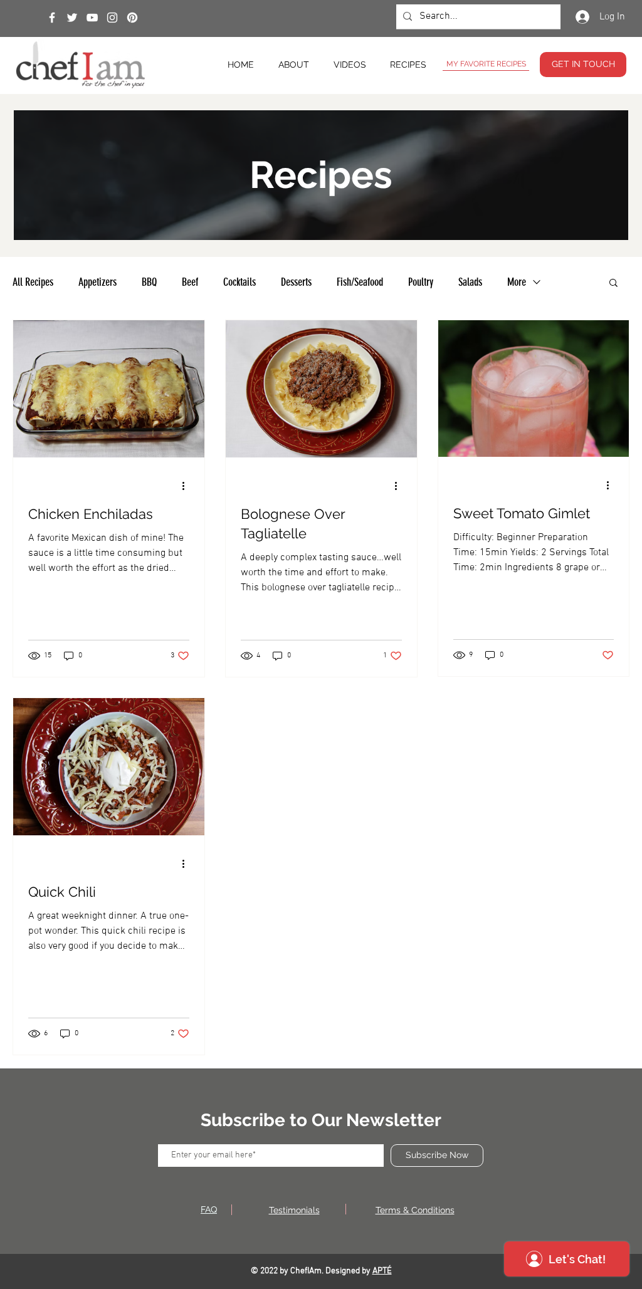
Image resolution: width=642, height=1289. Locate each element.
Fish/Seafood (360, 282)
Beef (190, 282)
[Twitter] (72, 17)
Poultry (420, 282)
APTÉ (382, 1271)
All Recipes (33, 282)
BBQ (149, 282)
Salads (470, 282)
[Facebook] (52, 17)
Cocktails (239, 282)
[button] (613, 283)
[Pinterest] (132, 17)
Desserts (296, 282)
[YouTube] (92, 17)
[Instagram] (112, 17)
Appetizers (97, 282)
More (516, 282)
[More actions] (187, 485)
